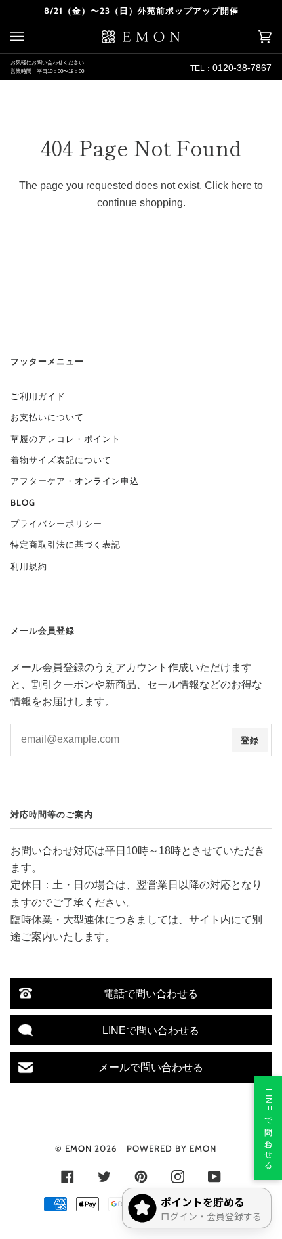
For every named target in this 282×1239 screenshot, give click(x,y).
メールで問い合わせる (150, 1067)
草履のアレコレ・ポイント (65, 438)
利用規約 (28, 566)
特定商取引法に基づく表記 (65, 544)
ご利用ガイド (38, 396)
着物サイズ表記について (60, 459)
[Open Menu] (30, 36)
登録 (250, 740)
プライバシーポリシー (56, 523)
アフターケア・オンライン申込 (74, 480)
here (241, 185)
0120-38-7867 (242, 67)
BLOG (22, 502)
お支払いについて (47, 417)
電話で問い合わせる (151, 993)
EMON (78, 1148)
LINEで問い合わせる (150, 1030)
